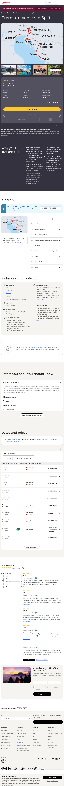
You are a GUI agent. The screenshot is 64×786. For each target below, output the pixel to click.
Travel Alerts (4, 739)
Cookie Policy (9, 785)
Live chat (35, 733)
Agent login (4, 748)
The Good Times (21, 733)
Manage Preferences (52, 781)
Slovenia (9, 290)
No (25, 708)
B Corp (50, 730)
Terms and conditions (13, 441)
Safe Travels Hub (5, 736)
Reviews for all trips (42, 660)
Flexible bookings (6, 742)
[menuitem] (6, 3)
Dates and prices (32, 109)
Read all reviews (28, 660)
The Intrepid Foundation (55, 733)
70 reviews (12, 80)
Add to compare (22, 119)
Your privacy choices (24, 745)
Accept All (52, 777)
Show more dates (31, 547)
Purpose (51, 727)
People (50, 736)
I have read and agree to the (47, 688)
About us (19, 730)
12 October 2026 (57, 105)
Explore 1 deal (32, 115)
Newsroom (36, 742)
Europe (9, 13)
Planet (50, 739)
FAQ (34, 736)
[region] (31, 780)
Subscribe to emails (48, 722)
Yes (19, 708)
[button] (32, 43)
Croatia (15, 13)
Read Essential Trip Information (32, 415)
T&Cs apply (36, 717)
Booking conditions (6, 745)
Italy (7, 287)
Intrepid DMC (20, 736)
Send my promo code (42, 694)
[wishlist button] (50, 119)
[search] (50, 2)
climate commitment (15, 242)
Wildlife (50, 742)
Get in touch (36, 730)
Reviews (35, 739)
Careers (19, 739)
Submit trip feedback (7, 733)
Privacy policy (20, 742)
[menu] (61, 3)
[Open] (23, 568)
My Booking (4, 730)
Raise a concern (37, 745)
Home (3, 13)
